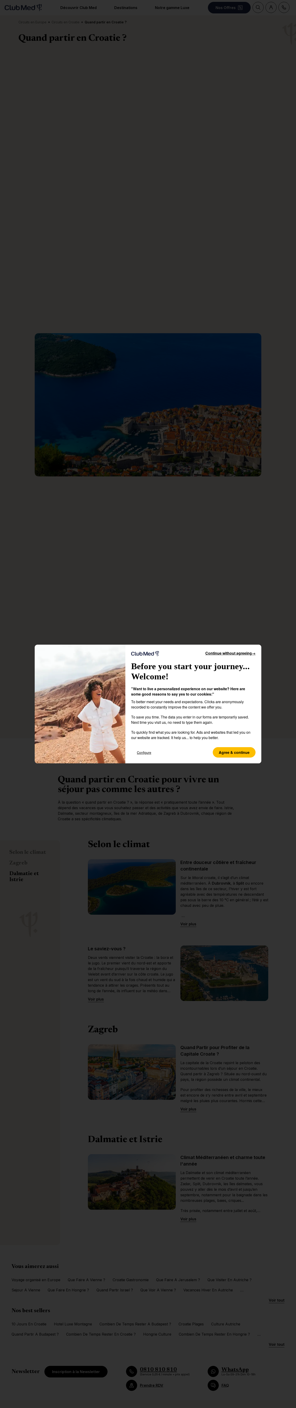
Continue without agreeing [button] (230, 653)
